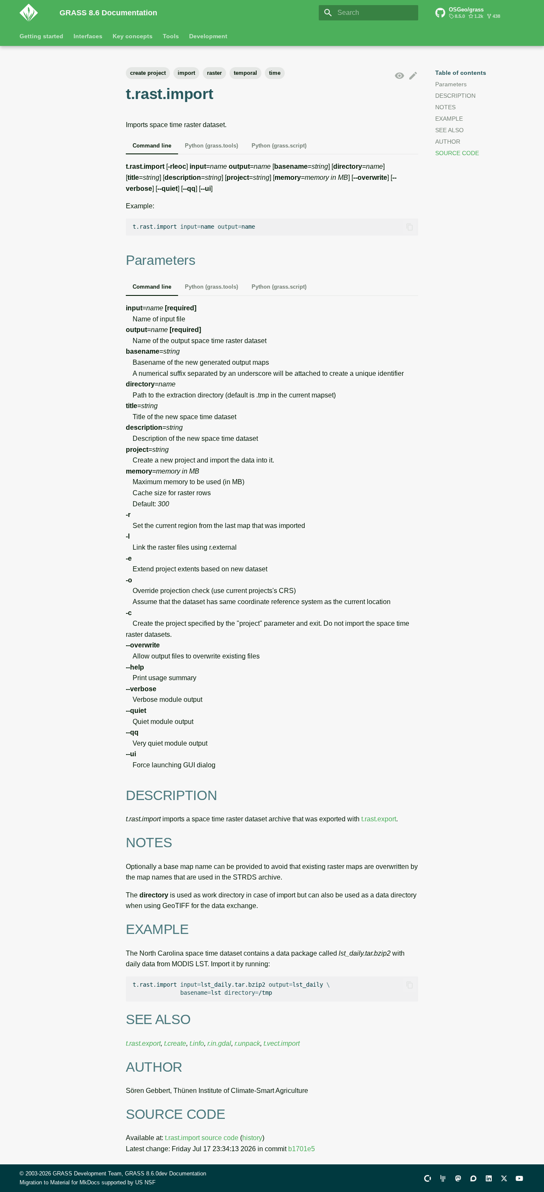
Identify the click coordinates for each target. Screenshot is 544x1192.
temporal (245, 73)
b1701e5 (301, 1148)
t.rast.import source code (201, 1137)
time (274, 73)
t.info (197, 1043)
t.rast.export (378, 819)
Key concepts (133, 36)
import (186, 73)
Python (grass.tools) (211, 145)
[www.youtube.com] (519, 1178)
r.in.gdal (219, 1043)
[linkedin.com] (489, 1178)
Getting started (41, 36)
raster (214, 73)
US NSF (145, 1182)
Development (208, 36)
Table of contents (460, 72)
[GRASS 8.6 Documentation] (32, 13)
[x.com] (504, 1178)
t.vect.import (282, 1043)
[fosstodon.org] (458, 1178)
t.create (175, 1043)
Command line (152, 145)
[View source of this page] (399, 76)
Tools (171, 36)
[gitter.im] (443, 1178)
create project (148, 73)
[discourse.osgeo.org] (473, 1178)
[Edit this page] (413, 76)
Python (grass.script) (279, 145)
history (252, 1137)
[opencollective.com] (427, 1178)
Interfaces (88, 36)
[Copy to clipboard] (410, 227)
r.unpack (247, 1043)
